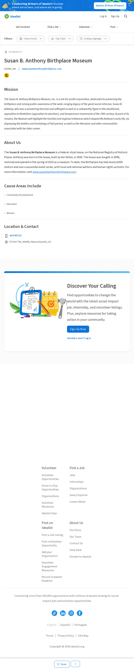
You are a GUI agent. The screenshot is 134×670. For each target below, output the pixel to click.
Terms (49, 636)
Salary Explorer (79, 495)
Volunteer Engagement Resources (49, 566)
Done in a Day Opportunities (50, 487)
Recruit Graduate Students (52, 579)
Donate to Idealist (80, 557)
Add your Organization (50, 554)
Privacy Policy (66, 636)
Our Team (75, 537)
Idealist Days (49, 513)
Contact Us (76, 543)
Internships (77, 482)
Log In (103, 16)
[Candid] (6, 75)
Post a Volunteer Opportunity (52, 543)
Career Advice (77, 502)
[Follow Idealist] (54, 613)
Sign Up (115, 16)
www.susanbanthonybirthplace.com (42, 69)
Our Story (75, 530)
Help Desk (76, 550)
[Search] (125, 16)
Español (65, 625)
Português (80, 625)
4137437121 (15, 235)
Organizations (50, 496)
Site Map (83, 636)
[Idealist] (12, 16)
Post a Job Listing (52, 535)
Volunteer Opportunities (50, 477)
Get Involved (23, 27)
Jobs (72, 475)
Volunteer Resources (48, 505)
